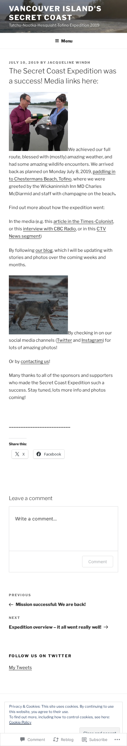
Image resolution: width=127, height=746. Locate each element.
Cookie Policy (20, 722)
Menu (66, 40)
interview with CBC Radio (49, 228)
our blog (44, 250)
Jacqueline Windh (69, 62)
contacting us (35, 361)
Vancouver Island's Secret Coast (55, 13)
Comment (97, 561)
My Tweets (20, 667)
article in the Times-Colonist (83, 221)
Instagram (92, 340)
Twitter (64, 340)
